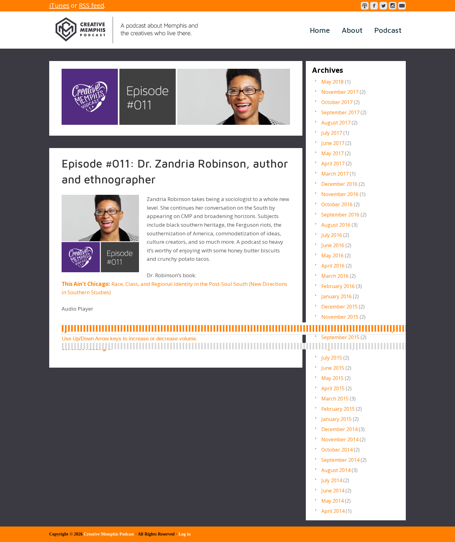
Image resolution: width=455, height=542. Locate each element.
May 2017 (332, 153)
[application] (239, 328)
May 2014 (332, 500)
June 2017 (332, 143)
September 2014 (340, 460)
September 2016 (340, 214)
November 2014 (339, 439)
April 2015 (332, 388)
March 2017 (335, 173)
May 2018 (332, 81)
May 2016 (332, 255)
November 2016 (339, 194)
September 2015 (340, 337)
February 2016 (338, 286)
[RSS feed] (365, 6)
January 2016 (336, 296)
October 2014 (337, 449)
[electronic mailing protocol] (402, 6)
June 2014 (332, 490)
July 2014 (331, 480)
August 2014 (335, 470)
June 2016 (332, 245)
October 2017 (337, 102)
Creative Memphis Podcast (126, 30)
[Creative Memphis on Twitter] (383, 6)
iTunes (59, 5)
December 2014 (339, 429)
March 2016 (335, 276)
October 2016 (337, 204)
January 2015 (336, 419)
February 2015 (338, 408)
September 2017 (340, 112)
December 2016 (339, 184)
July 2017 (331, 132)
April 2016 (332, 265)
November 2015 (339, 316)
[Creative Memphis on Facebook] (374, 6)
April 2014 (332, 511)
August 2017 (335, 122)
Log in (185, 534)
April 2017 (332, 163)
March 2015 (335, 398)
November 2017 (339, 92)
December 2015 (339, 306)
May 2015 (332, 378)
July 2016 (331, 235)
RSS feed (91, 5)
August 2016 (335, 224)
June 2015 (332, 368)
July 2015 (331, 357)
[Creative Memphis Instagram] (392, 6)
